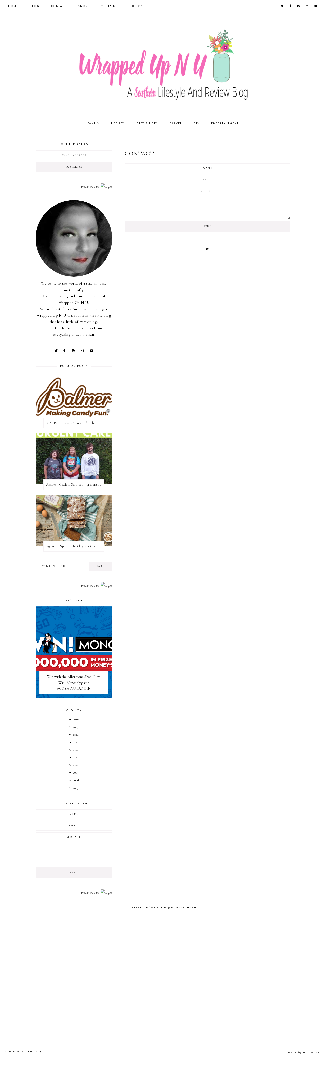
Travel (176, 123)
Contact (58, 6)
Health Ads (88, 186)
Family (93, 123)
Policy (136, 6)
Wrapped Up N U (31, 1052)
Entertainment (225, 123)
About (83, 6)
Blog (34, 6)
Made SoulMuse (304, 1053)
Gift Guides (147, 123)
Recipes (118, 123)
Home (13, 6)
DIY (197, 123)
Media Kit (109, 6)
